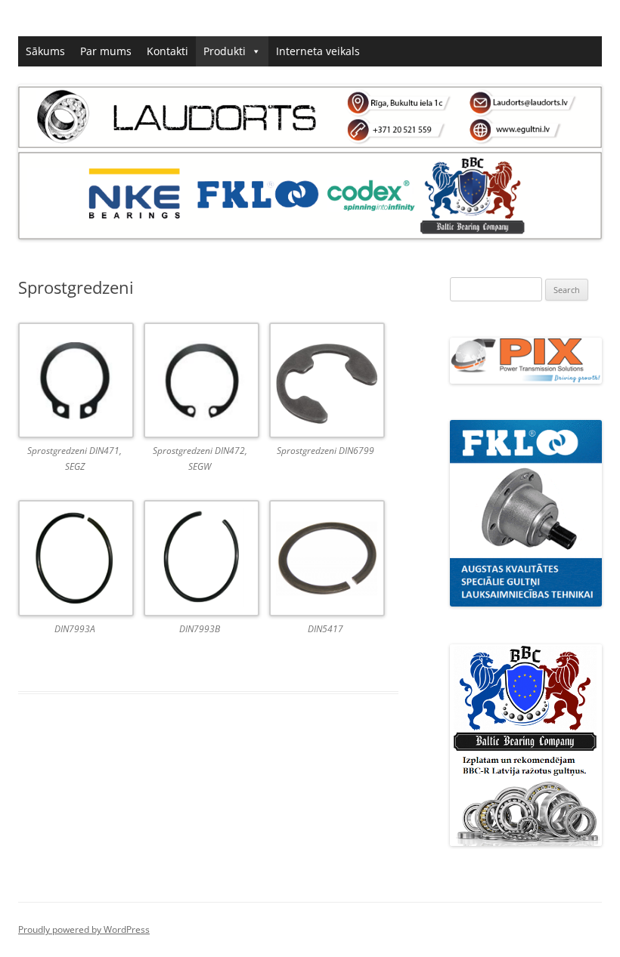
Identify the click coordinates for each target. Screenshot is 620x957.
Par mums (106, 51)
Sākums (45, 51)
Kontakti (167, 51)
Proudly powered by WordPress (84, 929)
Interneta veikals (318, 51)
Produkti (224, 51)
